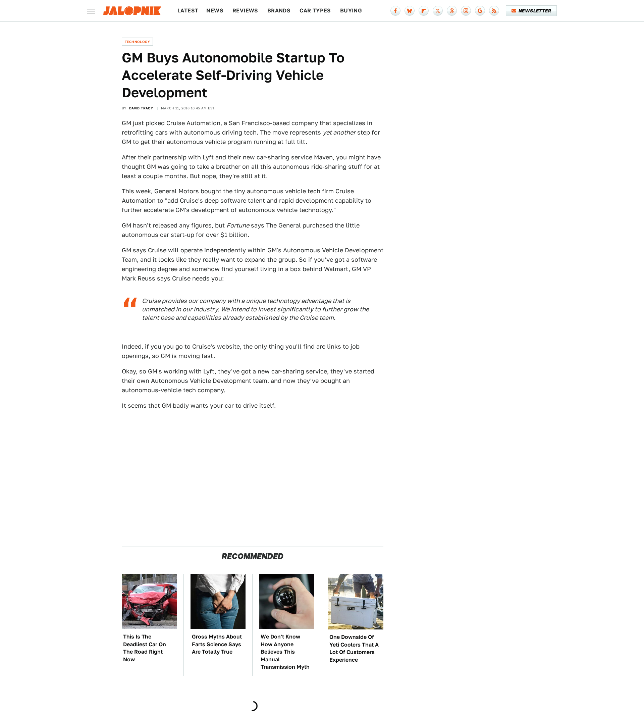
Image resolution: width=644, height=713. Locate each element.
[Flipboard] (424, 11)
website (228, 346)
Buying (351, 10)
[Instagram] (466, 11)
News (214, 10)
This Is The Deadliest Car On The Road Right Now (144, 647)
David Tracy (141, 108)
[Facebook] (395, 11)
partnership (169, 157)
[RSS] (494, 11)
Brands (278, 10)
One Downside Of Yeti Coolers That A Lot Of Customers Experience (354, 648)
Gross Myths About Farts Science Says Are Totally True (217, 644)
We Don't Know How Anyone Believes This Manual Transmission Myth (285, 651)
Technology (137, 42)
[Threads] (452, 11)
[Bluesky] (410, 11)
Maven (323, 157)
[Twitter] (438, 11)
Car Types (315, 10)
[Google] (480, 11)
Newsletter (535, 10)
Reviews (245, 10)
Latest (187, 10)
